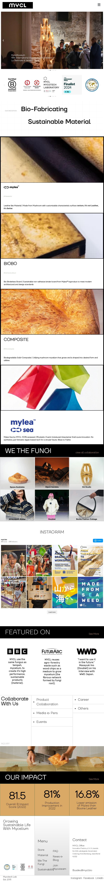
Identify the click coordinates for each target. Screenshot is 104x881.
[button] (68, 4)
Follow (99, 540)
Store (41, 850)
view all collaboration (87, 452)
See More (94, 633)
